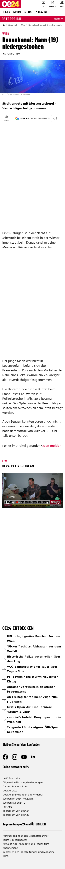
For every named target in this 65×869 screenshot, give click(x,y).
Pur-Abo (7, 807)
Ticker (5, 12)
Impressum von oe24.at (16, 811)
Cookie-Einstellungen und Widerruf (23, 795)
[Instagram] (14, 757)
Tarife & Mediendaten (15, 840)
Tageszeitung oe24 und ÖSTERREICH (24, 824)
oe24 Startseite (11, 778)
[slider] (19, 502)
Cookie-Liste (10, 791)
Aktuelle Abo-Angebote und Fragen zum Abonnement (26, 846)
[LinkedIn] (33, 757)
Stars (28, 12)
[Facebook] (5, 757)
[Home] (3, 25)
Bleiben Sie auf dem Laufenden (21, 744)
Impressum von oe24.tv (16, 815)
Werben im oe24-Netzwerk (18, 799)
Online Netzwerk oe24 (16, 767)
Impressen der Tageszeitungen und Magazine (28, 852)
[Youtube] (24, 757)
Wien (23, 25)
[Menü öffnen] (61, 12)
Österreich (11, 18)
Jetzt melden (51, 446)
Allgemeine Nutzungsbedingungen (23, 783)
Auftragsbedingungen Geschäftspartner (25, 836)
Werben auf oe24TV (14, 803)
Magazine (42, 12)
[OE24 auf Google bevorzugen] (55, 118)
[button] (33, 491)
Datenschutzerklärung (15, 787)
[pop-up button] (52, 502)
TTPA (5, 856)
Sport (17, 12)
